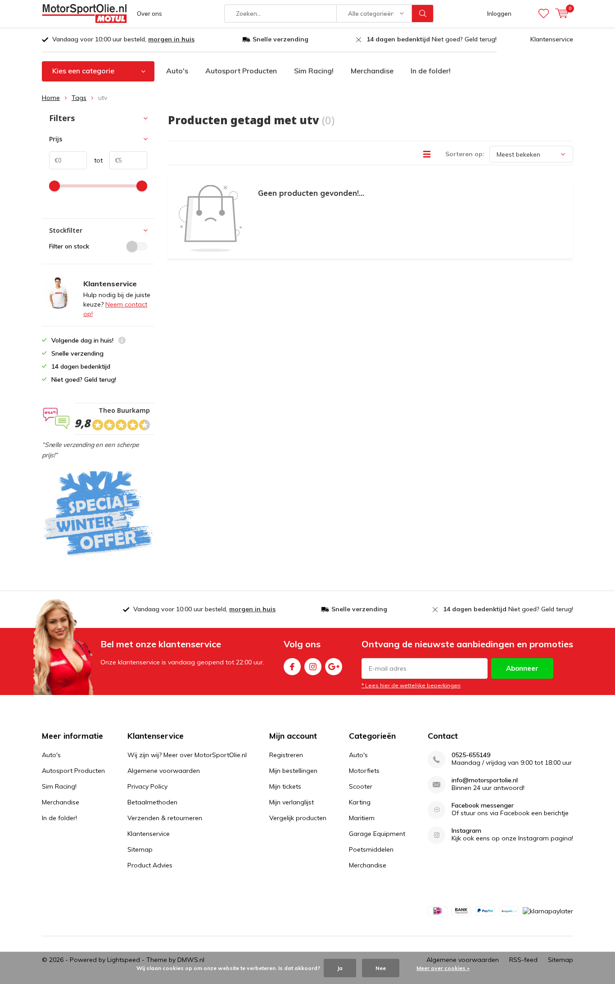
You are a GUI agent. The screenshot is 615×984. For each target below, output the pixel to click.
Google (333, 666)
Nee (380, 968)
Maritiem (362, 818)
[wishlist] (543, 13)
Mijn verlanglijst (291, 802)
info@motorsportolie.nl (485, 780)
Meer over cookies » (443, 968)
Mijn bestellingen (293, 771)
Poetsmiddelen (371, 849)
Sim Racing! (314, 70)
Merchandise (372, 70)
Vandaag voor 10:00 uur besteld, (123, 39)
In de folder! (431, 70)
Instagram (312, 666)
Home (51, 98)
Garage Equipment (377, 834)
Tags (79, 98)
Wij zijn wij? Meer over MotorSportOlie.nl (187, 755)
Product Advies (149, 865)
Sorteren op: (464, 154)
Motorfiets (364, 771)
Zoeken (423, 14)
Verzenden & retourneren (164, 818)
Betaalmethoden (152, 802)
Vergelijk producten (297, 818)
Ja (340, 968)
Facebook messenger (483, 805)
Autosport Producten (241, 70)
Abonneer (522, 668)
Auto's (177, 70)
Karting (360, 802)
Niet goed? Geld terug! (431, 39)
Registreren (286, 755)
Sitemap (140, 849)
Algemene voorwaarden (163, 771)
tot (95, 160)
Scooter (360, 786)
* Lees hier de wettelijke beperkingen (411, 685)
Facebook (292, 666)
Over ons (149, 13)
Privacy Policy (147, 786)
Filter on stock (69, 246)
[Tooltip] (122, 341)
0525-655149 (471, 755)
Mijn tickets (285, 786)
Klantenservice (551, 39)
